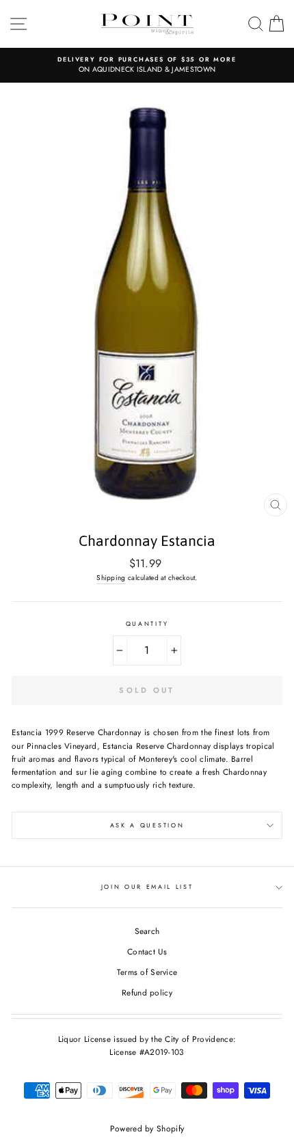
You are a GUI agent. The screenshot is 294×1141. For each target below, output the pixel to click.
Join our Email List (147, 886)
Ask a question (147, 825)
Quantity (147, 623)
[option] (147, 65)
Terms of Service (147, 972)
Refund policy (147, 992)
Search (147, 931)
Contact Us (147, 951)
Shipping (110, 578)
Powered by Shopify (147, 1129)
